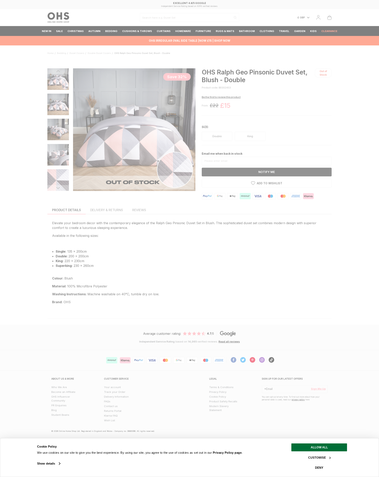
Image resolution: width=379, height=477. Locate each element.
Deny (319, 467)
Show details (46, 463)
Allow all (319, 447)
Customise (317, 457)
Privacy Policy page (227, 452)
